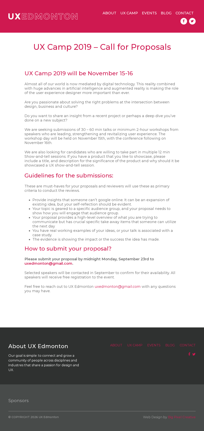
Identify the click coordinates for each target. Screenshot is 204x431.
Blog (166, 13)
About (109, 13)
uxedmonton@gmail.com (48, 263)
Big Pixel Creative (182, 417)
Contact (185, 13)
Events (149, 13)
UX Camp (129, 13)
